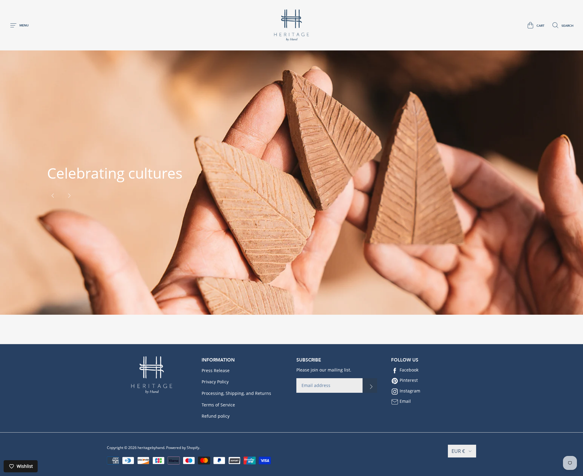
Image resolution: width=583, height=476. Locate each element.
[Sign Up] (370, 385)
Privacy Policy (215, 382)
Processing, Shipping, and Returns (236, 393)
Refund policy (216, 416)
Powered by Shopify (182, 447)
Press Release (216, 370)
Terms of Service (218, 405)
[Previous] (53, 195)
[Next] (69, 195)
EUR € (458, 451)
